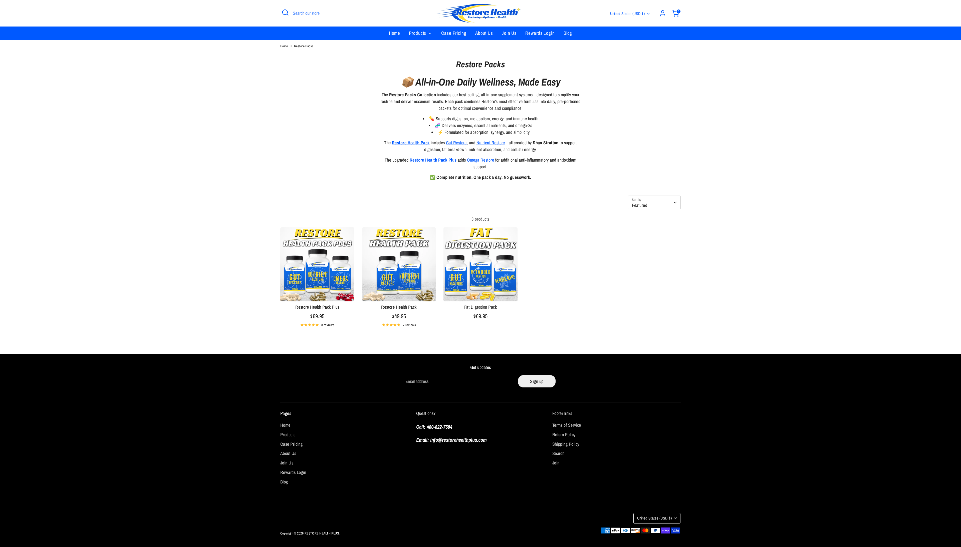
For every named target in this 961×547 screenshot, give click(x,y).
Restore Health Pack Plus (433, 160)
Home (394, 33)
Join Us (509, 33)
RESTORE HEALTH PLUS (322, 533)
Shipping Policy (565, 444)
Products (418, 33)
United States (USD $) (627, 13)
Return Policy (564, 434)
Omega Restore (480, 160)
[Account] (663, 13)
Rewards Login (540, 33)
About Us (484, 33)
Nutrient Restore (490, 143)
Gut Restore (456, 143)
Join (556, 463)
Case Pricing (453, 33)
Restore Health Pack (411, 143)
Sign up (536, 381)
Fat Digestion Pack (480, 307)
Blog (568, 33)
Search (558, 453)
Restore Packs (304, 46)
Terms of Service (566, 425)
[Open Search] (285, 13)
